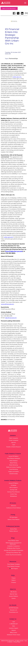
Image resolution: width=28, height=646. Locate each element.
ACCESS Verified (13, 473)
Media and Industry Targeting (13, 467)
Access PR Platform (13, 456)
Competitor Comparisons (13, 546)
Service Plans (13, 529)
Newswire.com (13, 610)
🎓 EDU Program (13, 568)
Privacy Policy (17, 642)
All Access (13, 505)
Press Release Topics (13, 540)
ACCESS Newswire (13, 607)
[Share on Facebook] (14, 13)
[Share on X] (18, 13)
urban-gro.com (8, 237)
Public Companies (13, 438)
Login (13, 621)
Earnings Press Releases (13, 491)
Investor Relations (13, 596)
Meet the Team (13, 594)
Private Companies (13, 440)
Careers (14, 598)
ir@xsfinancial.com (11, 317)
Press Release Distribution (13, 458)
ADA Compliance (13, 487)
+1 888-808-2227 (13, 623)
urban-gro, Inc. (17, 77)
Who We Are (13, 591)
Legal (13, 444)
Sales (13, 626)
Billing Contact (13, 632)
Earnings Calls (13, 489)
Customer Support (13, 628)
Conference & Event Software (13, 507)
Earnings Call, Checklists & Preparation (13, 550)
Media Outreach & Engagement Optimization (13, 543)
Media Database (13, 460)
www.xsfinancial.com (7, 304)
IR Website (13, 485)
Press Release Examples (13, 566)
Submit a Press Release (13, 519)
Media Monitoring (13, 465)
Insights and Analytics (13, 471)
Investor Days (13, 494)
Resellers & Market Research (13, 446)
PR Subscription (14, 517)
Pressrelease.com (13, 612)
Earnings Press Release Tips (13, 552)
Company (13, 582)
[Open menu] (25, 3)
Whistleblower (13, 496)
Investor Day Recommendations (13, 554)
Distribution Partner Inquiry (13, 634)
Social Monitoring (13, 469)
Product (13, 578)
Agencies (13, 442)
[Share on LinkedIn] (22, 13)
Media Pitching (13, 462)
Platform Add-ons (13, 531)
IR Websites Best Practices (13, 548)
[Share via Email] (26, 13)
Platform (14, 580)
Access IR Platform (13, 483)
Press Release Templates (13, 564)
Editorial (14, 630)
